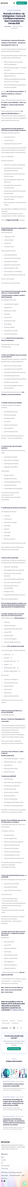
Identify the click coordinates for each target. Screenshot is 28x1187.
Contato (3, 1160)
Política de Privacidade (15, 1175)
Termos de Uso (4, 1175)
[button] (14, 3)
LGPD (23, 1175)
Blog (2, 1157)
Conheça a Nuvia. (17, 1010)
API (2, 1163)
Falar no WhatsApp (15, 1048)
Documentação (5, 1165)
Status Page (4, 1168)
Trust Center (4, 1178)
